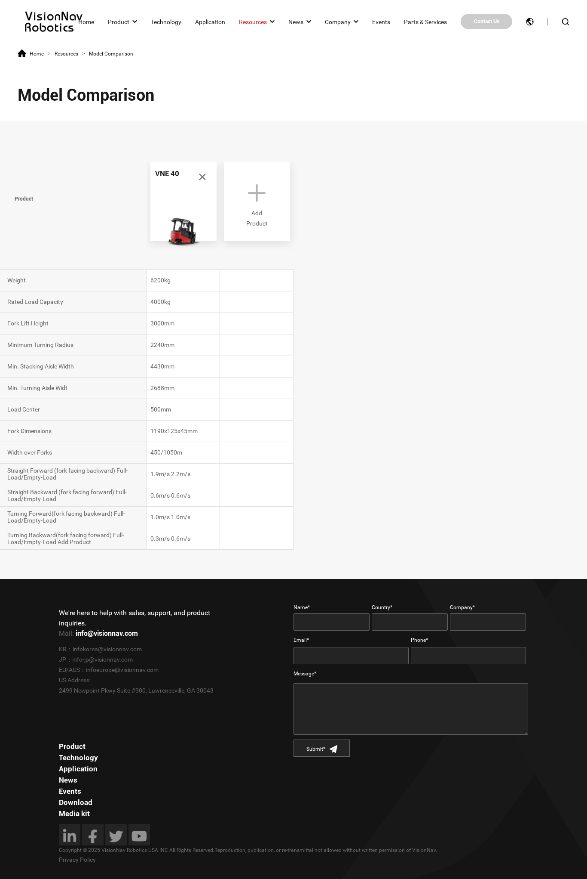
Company (338, 21)
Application (210, 21)
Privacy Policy (77, 859)
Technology (166, 21)
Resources (253, 21)
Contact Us (486, 22)
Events (381, 21)
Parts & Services (425, 21)
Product (118, 21)
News (295, 21)
